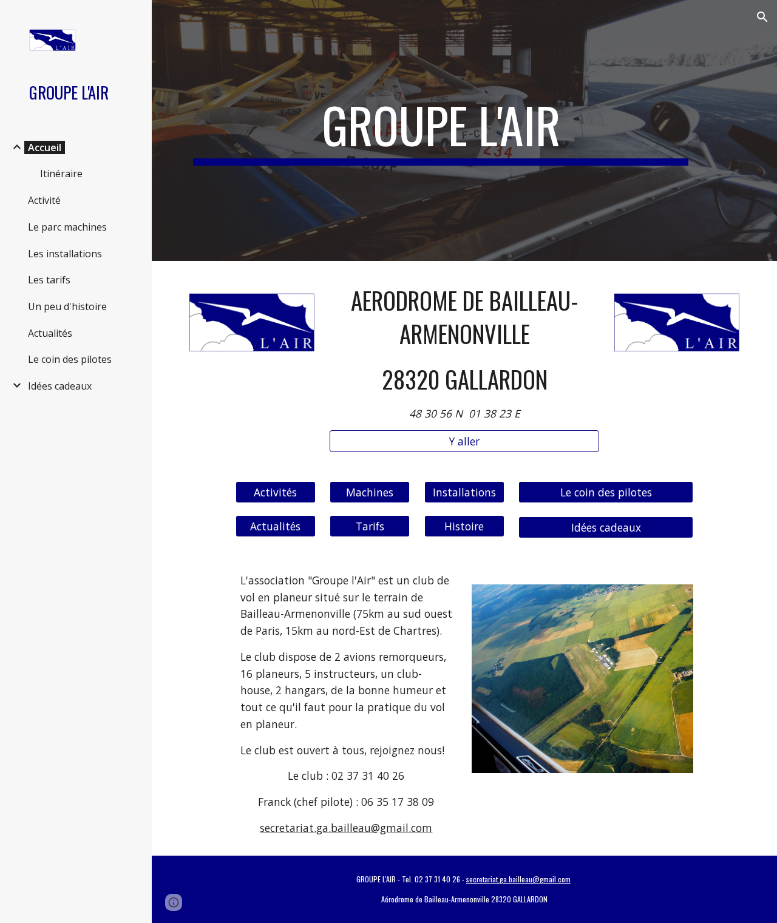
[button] (762, 17)
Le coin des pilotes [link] (70, 359)
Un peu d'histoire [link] (67, 306)
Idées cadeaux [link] (60, 386)
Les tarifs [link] (49, 279)
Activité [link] (44, 200)
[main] (441, 130)
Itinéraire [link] (61, 173)
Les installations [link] (65, 253)
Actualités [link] (50, 333)
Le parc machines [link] (67, 227)
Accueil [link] (44, 147)
